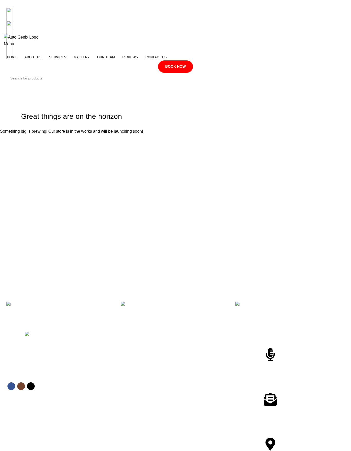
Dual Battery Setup (193, 360)
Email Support (281, 411)
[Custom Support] (270, 354)
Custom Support (284, 367)
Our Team (100, 377)
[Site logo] (21, 37)
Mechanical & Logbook (196, 386)
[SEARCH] (346, 75)
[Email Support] (270, 399)
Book (96, 404)
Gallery (98, 369)
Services (99, 360)
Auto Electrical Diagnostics (199, 342)
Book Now (175, 66)
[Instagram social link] (175, 4)
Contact (98, 395)
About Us (99, 351)
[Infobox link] (61, 310)
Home (97, 342)
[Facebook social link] (168, 4)
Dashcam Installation (195, 351)
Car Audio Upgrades (194, 377)
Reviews (99, 386)
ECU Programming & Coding (201, 369)
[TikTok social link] (182, 4)
